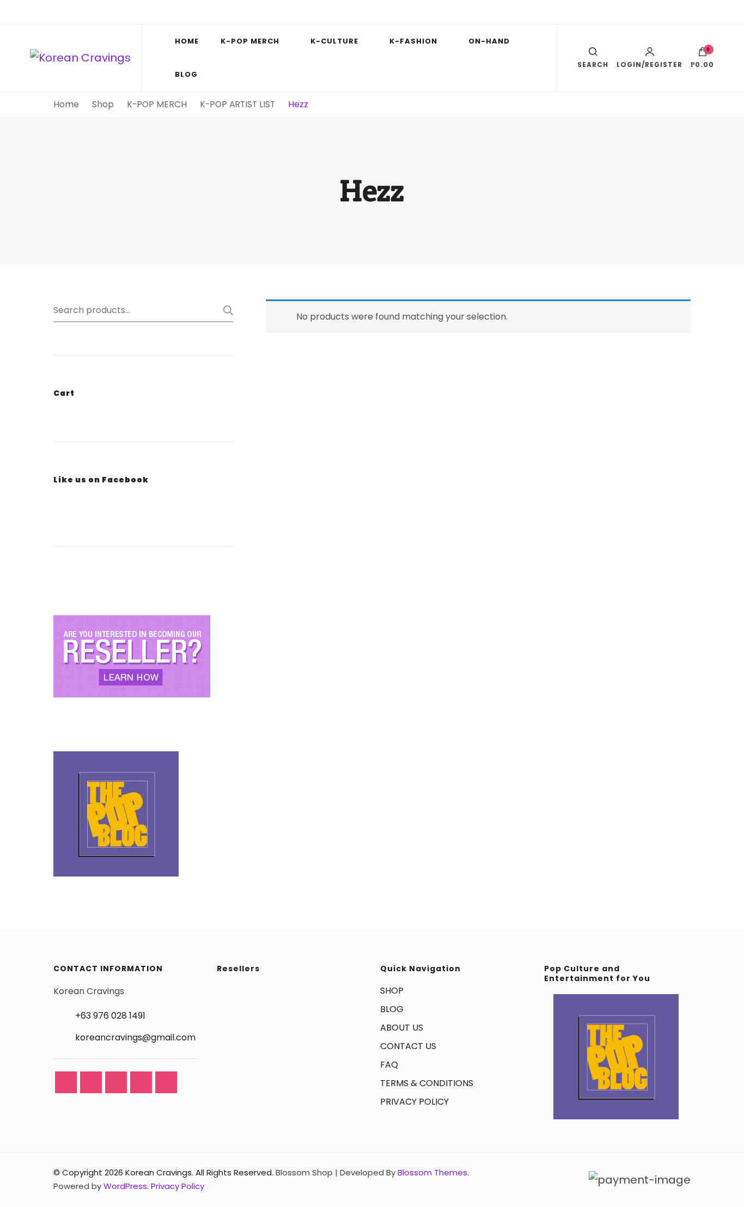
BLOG (186, 74)
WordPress (125, 1186)
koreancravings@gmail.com (135, 1037)
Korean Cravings (158, 1172)
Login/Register (649, 64)
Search (225, 310)
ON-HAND (489, 41)
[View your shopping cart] (702, 54)
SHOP (392, 990)
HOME (187, 41)
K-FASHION (413, 41)
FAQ (389, 1064)
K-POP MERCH (250, 41)
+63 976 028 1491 (110, 1015)
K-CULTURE (334, 41)
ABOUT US (401, 1027)
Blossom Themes (432, 1172)
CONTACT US (408, 1046)
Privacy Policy (177, 1186)
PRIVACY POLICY (414, 1101)
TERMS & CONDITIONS (426, 1083)
